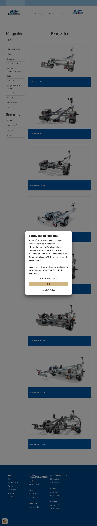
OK (48, 284)
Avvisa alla (48, 290)
